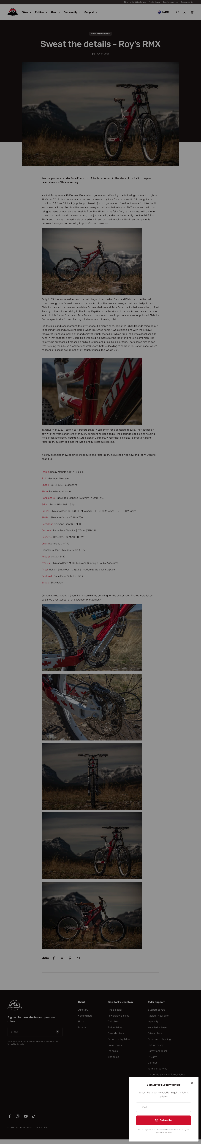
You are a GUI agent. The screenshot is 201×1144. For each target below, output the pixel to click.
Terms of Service (161, 1133)
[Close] (191, 1083)
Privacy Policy (181, 1130)
